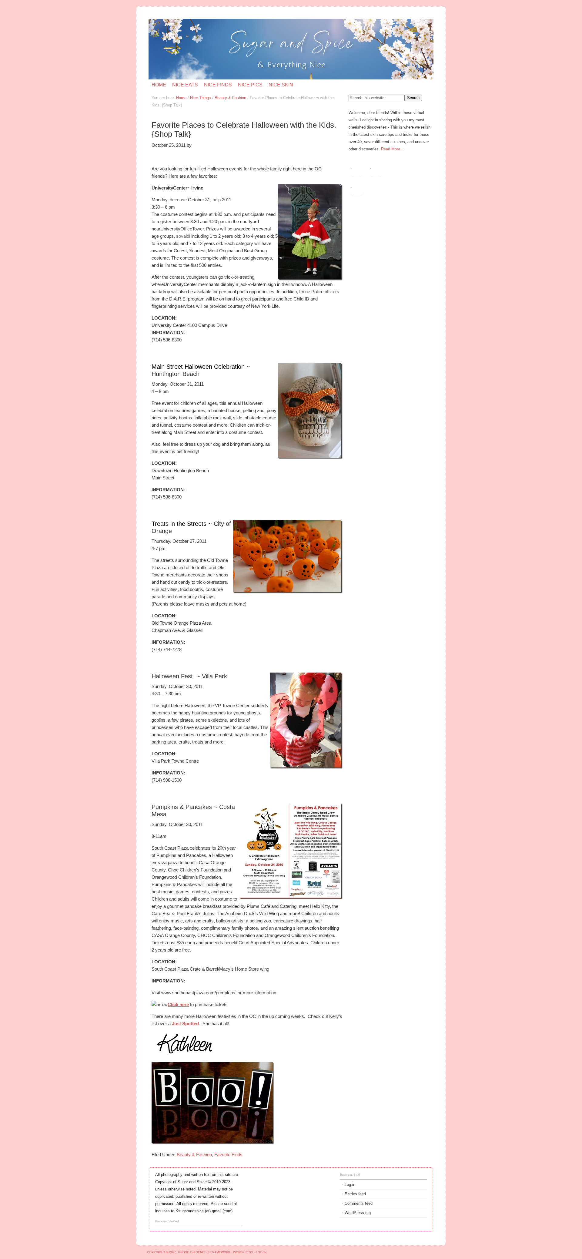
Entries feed (355, 1194)
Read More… (392, 149)
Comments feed (359, 1203)
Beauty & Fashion (194, 1154)
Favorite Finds (228, 1154)
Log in (350, 1184)
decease (178, 199)
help (216, 199)
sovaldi (183, 236)
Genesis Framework (213, 1252)
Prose (183, 1252)
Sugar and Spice (221, 49)
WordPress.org (358, 1212)
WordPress (243, 1252)
